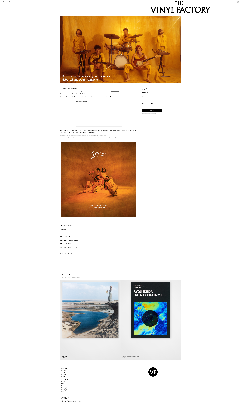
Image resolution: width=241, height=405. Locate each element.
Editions (63, 383)
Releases (4, 2)
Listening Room (65, 390)
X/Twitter (63, 376)
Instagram (64, 368)
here (74, 138)
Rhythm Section (115, 91)
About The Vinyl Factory (67, 379)
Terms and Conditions (72, 401)
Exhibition (64, 392)
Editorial (10, 2)
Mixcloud (63, 374)
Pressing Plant (18, 2)
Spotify (63, 372)
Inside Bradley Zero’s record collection (76, 94)
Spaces (26, 2)
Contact (79, 401)
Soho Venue (64, 381)
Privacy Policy (63, 401)
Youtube (63, 370)
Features (63, 385)
